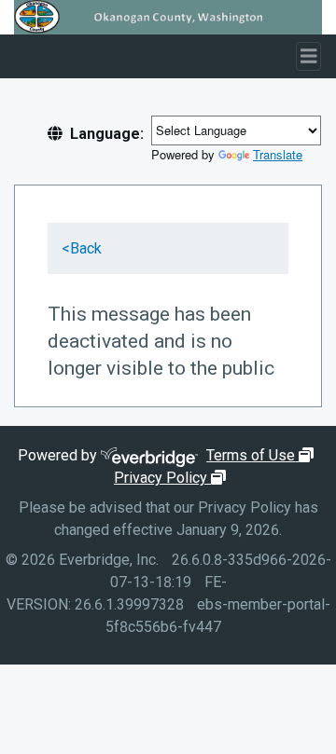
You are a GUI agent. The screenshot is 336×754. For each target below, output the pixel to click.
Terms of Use (262, 455)
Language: (107, 134)
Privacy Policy (172, 478)
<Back (82, 248)
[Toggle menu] (309, 56)
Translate (277, 154)
